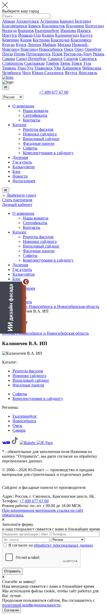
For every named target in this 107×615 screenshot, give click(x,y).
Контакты (31, 120)
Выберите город (21, 195)
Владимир (75, 26)
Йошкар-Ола (29, 35)
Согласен (11, 610)
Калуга (86, 35)
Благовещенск (14, 26)
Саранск (55, 58)
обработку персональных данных (63, 545)
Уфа (57, 68)
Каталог (19, 124)
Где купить (22, 162)
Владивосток (53, 26)
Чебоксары (91, 68)
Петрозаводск (38, 54)
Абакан (8, 21)
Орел (79, 49)
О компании (23, 106)
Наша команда (35, 110)
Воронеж (26, 30)
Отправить (12, 571)
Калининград (67, 35)
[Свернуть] (26, 282)
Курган (8, 44)
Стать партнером (17, 200)
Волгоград (94, 26)
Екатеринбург (47, 30)
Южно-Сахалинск (48, 72)
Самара (8, 58)
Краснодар (60, 40)
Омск (68, 49)
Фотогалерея (23, 181)
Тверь (65, 63)
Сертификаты (35, 115)
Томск (76, 63)
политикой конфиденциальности (31, 605)
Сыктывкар (34, 63)
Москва (64, 44)
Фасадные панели (39, 143)
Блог (16, 171)
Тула (87, 63)
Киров (26, 40)
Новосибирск (51, 49)
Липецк (34, 44)
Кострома (41, 40)
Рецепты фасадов (38, 129)
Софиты (30, 148)
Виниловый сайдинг (41, 139)
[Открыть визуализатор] (13, 307)
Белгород (83, 21)
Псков (57, 54)
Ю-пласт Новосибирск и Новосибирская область (45, 333)
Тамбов (52, 63)
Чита (26, 72)
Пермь (19, 54)
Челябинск (11, 72)
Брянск (34, 26)
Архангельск (27, 21)
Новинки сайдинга (40, 134)
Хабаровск (71, 68)
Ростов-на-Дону (78, 54)
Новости (20, 176)
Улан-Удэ (25, 68)
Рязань (98, 54)
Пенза (7, 54)
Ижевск (84, 30)
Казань (48, 35)
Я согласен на (50, 545)
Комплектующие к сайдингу (48, 153)
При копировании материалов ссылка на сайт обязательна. (42, 512)
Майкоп (49, 44)
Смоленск (88, 58)
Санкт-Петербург (31, 58)
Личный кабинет (17, 204)
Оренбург (93, 49)
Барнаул (67, 21)
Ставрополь (12, 63)
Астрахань (49, 21)
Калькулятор (23, 167)
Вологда (9, 30)
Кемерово (10, 40)
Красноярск (81, 40)
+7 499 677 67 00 (53, 92)
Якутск (71, 72)
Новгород (29, 49)
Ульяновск (43, 68)
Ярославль (87, 72)
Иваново (68, 30)
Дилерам (20, 157)
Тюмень (9, 68)
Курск (21, 44)
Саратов (71, 58)
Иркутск (9, 35)
